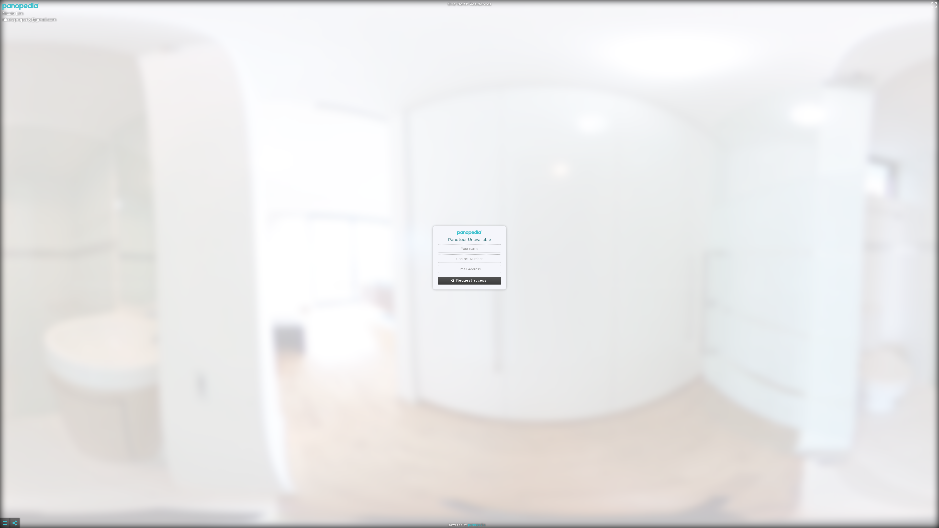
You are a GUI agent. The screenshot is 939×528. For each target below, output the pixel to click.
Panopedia (477, 525)
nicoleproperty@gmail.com (29, 19)
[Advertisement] (469, 511)
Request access (471, 280)
